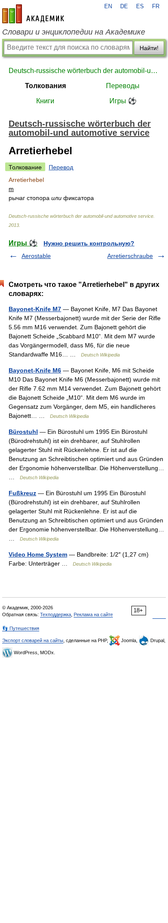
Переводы (123, 85)
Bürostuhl (23, 431)
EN (108, 6)
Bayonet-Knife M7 (35, 309)
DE (124, 6)
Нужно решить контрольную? (89, 243)
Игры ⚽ (123, 101)
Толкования (45, 85)
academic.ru (33, 13)
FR (155, 6)
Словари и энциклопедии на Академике (73, 32)
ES (140, 6)
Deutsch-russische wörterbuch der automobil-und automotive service (84, 70)
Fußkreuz (22, 493)
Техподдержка (55, 614)
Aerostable (36, 255)
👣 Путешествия (20, 628)
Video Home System (38, 554)
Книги (45, 101)
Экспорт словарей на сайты (32, 640)
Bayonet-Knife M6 (35, 370)
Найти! (149, 48)
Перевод (61, 167)
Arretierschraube (130, 255)
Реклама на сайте (93, 614)
